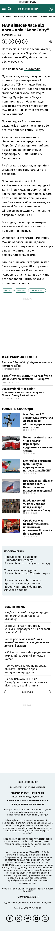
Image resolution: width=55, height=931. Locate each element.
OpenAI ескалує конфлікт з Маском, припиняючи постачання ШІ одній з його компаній (37, 527)
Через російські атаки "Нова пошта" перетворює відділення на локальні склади (38, 444)
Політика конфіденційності (27, 797)
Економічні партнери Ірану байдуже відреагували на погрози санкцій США (37, 465)
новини (6, 16)
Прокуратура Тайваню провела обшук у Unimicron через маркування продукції (38, 485)
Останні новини (15, 607)
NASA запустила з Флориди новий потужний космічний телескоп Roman (27, 656)
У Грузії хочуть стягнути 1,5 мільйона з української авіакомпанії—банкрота (27, 377)
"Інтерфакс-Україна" (38, 823)
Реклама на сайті (20, 793)
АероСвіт (7, 291)
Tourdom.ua (32, 69)
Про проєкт (37, 793)
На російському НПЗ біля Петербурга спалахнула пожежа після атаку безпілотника (25, 682)
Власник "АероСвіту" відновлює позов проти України (27, 364)
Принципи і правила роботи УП (27, 804)
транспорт (21, 291)
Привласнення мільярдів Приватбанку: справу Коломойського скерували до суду (27, 560)
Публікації (19, 16)
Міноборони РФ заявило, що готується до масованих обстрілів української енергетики (38, 421)
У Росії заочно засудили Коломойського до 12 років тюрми (27, 572)
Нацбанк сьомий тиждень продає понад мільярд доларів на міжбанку (36, 505)
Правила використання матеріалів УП (27, 800)
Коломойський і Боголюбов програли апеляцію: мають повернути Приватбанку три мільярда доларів (23, 585)
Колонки (32, 16)
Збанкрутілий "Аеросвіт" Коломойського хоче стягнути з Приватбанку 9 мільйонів (23, 392)
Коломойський (37, 291)
